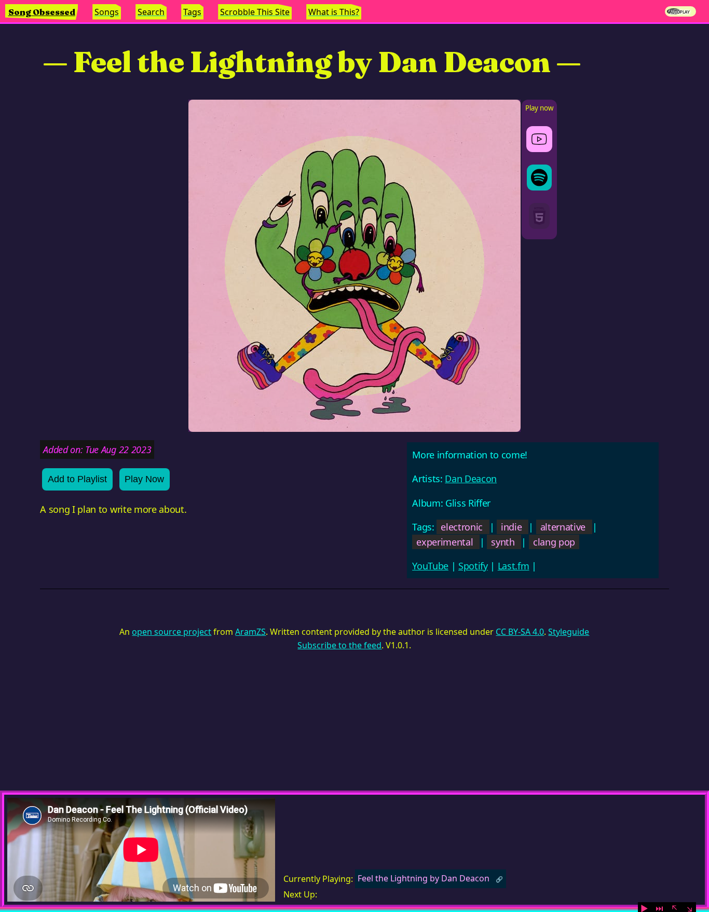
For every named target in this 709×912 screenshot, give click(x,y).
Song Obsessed (41, 12)
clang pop (554, 542)
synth (502, 542)
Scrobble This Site (255, 12)
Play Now (144, 479)
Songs (106, 12)
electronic (462, 527)
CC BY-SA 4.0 (520, 631)
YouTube (430, 566)
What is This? (333, 12)
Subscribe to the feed (339, 645)
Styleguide (568, 631)
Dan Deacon (471, 478)
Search (151, 12)
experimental (444, 542)
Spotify (473, 566)
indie (511, 527)
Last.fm (513, 566)
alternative (562, 527)
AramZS (250, 631)
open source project (171, 631)
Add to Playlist (77, 479)
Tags (192, 12)
